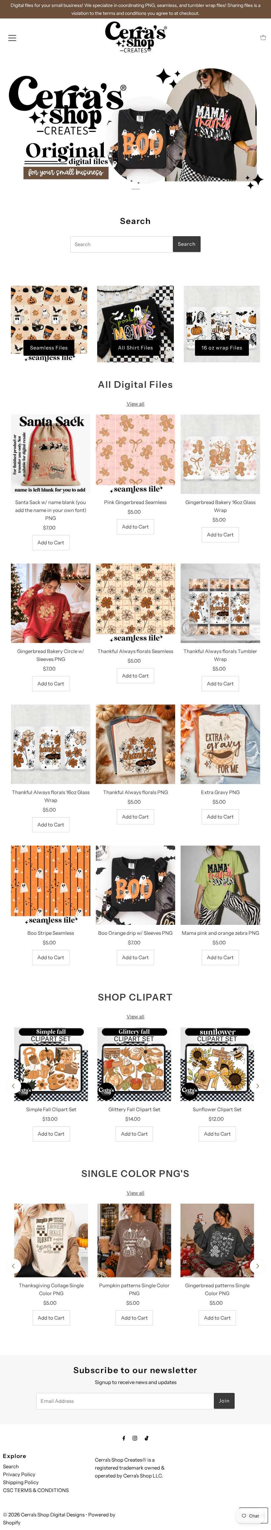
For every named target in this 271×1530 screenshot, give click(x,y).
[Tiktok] (146, 1438)
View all (135, 404)
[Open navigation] (12, 38)
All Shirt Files (135, 348)
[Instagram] (135, 1438)
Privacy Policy (19, 1474)
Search (11, 1466)
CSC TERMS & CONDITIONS (36, 1490)
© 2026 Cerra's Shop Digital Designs (44, 1515)
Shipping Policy (21, 1482)
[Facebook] (124, 1438)
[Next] (257, 1086)
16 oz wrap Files (222, 348)
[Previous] (13, 1086)
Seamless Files (49, 348)
